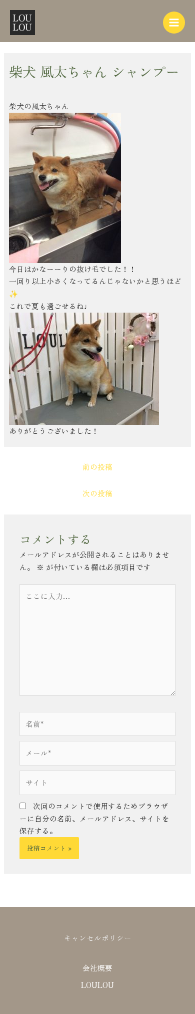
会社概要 (97, 967)
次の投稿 (97, 493)
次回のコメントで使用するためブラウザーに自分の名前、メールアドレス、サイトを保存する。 (95, 818)
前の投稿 (97, 466)
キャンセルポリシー (98, 937)
